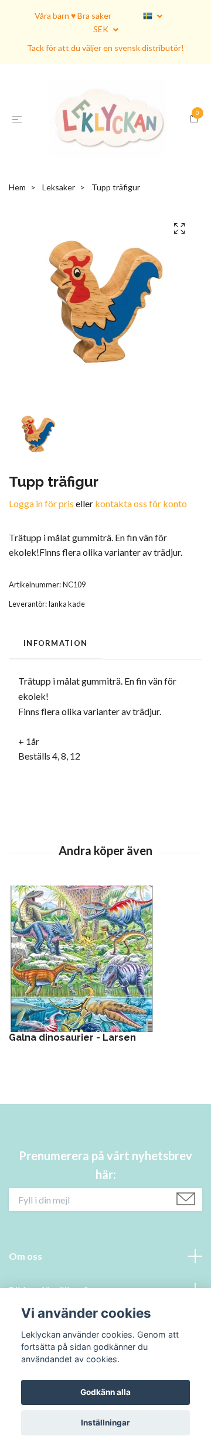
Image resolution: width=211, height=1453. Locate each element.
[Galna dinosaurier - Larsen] (105, 1038)
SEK (101, 29)
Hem (17, 266)
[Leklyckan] (105, 158)
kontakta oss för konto (141, 582)
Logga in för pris (41, 582)
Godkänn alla (105, 1392)
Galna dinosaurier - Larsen (72, 1116)
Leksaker (58, 266)
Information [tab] (55, 722)
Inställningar (105, 1422)
